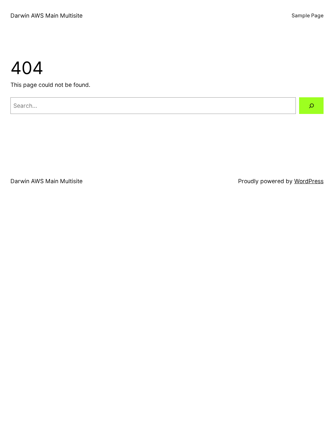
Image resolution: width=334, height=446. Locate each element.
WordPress (309, 181)
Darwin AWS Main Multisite (46, 15)
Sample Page (308, 15)
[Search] (311, 105)
